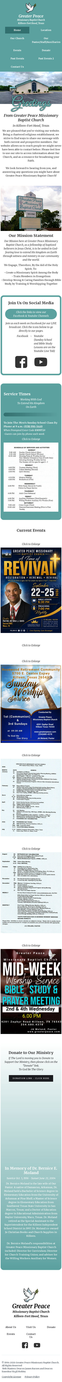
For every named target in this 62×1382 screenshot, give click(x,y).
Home (17, 30)
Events (17, 50)
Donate (46, 50)
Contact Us (17, 66)
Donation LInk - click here (31, 1078)
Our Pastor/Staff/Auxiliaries (46, 40)
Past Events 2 (46, 58)
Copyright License (11, 1376)
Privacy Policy (32, 1376)
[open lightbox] (31, 477)
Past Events (17, 58)
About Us (10, 1327)
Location (46, 30)
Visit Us (31, 1327)
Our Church (17, 38)
